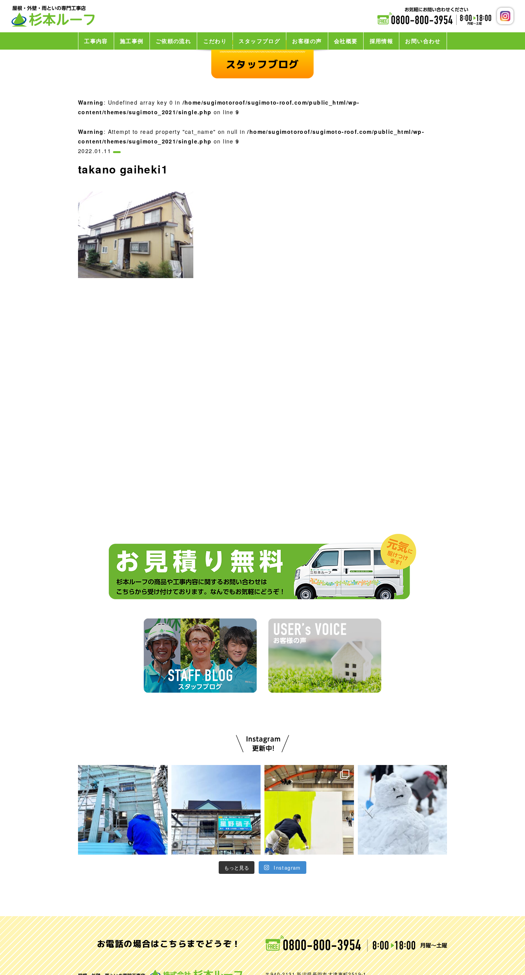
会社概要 (346, 41)
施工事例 (132, 41)
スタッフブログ (259, 41)
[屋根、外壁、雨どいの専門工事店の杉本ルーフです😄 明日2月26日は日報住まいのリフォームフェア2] (309, 810)
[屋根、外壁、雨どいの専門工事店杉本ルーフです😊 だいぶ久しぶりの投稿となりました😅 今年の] (402, 810)
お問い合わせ (422, 41)
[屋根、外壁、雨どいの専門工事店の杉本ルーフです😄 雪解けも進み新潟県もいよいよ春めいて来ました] (123, 810)
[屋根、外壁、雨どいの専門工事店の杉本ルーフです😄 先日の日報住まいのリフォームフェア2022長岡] (216, 810)
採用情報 (382, 41)
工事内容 (96, 41)
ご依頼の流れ (173, 41)
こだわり (215, 41)
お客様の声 (307, 41)
